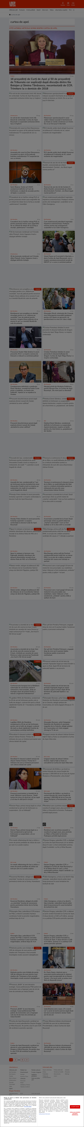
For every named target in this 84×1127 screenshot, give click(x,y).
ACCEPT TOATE (75, 1107)
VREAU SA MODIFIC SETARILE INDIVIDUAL (75, 1114)
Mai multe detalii (27, 1106)
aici (29, 1116)
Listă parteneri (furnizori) (44, 1114)
